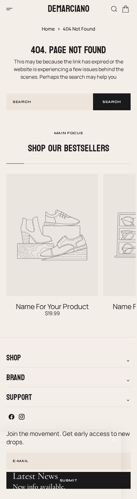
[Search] (109, 9)
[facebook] (11, 417)
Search (107, 102)
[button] (11, 9)
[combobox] (47, 101)
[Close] (114, 439)
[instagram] (22, 417)
